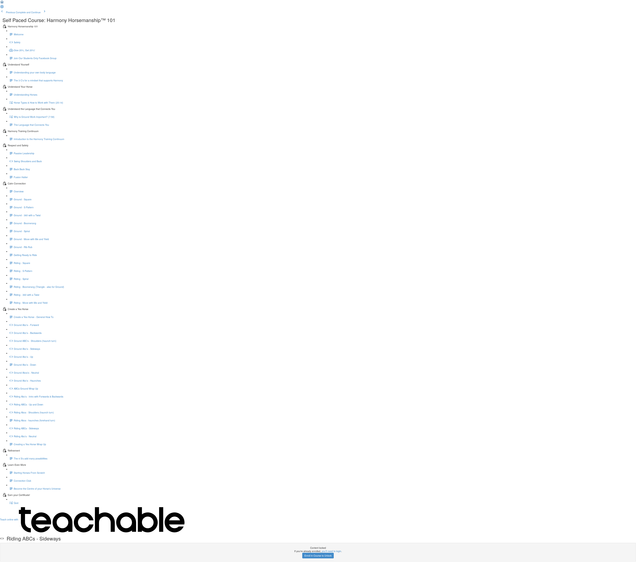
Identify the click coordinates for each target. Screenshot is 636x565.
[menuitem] (2, 7)
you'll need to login (331, 551)
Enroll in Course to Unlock (318, 555)
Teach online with (9, 519)
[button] (2, 3)
